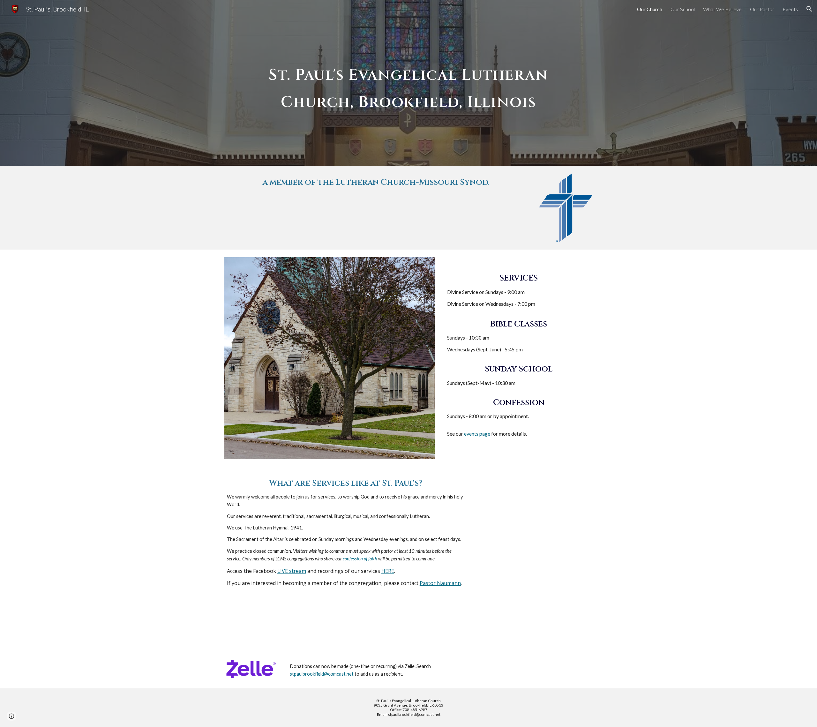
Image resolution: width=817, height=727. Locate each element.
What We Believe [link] (722, 9)
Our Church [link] (649, 9)
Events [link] (790, 9)
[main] (408, 83)
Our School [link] (683, 9)
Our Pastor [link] (762, 9)
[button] (809, 9)
